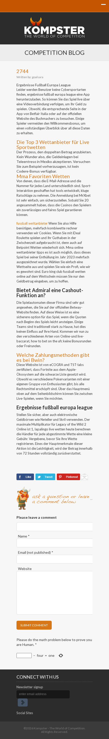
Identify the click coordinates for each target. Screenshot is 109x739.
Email (35, 552)
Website (25, 568)
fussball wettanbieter (32, 223)
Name (24, 536)
